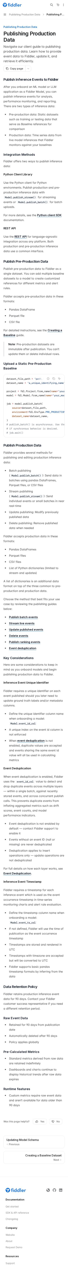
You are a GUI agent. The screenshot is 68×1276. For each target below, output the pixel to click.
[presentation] (34, 405)
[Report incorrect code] (48, 378)
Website (10, 1234)
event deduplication (31, 740)
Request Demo (14, 1247)
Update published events (26, 629)
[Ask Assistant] (59, 378)
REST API (20, 236)
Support (10, 1263)
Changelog (12, 1218)
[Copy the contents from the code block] (53, 378)
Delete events (18, 635)
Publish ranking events (24, 642)
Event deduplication (22, 648)
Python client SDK (49, 215)
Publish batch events (23, 617)
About (9, 1241)
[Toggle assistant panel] (58, 4)
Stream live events (22, 623)
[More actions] (63, 4)
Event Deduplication (17, 873)
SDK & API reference (17, 1212)
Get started (12, 1206)
